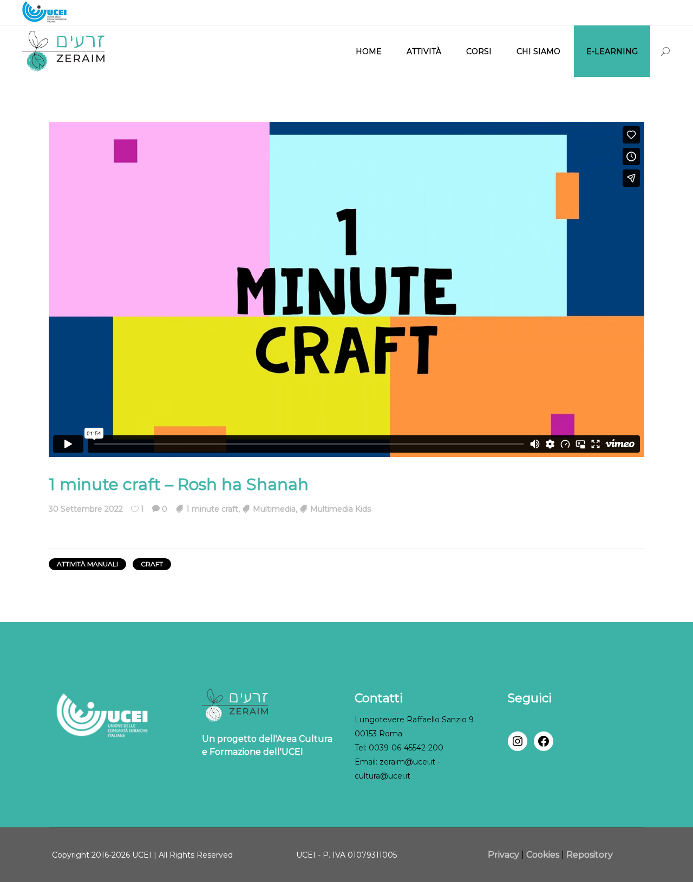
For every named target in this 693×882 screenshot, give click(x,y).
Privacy (504, 855)
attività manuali (87, 564)
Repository (589, 855)
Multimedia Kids (340, 509)
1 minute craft (212, 509)
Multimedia (274, 509)
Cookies (542, 855)
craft (152, 564)
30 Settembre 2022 (86, 509)
